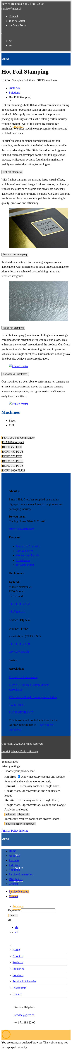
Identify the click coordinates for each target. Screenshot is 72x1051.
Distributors (23, 560)
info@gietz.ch (17, 611)
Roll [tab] (11, 425)
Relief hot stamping (13, 327)
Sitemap (33, 751)
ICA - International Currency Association (33, 697)
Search (13, 915)
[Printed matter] (38, 319)
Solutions (14, 869)
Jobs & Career (24, 550)
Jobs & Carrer (17, 20)
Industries (14, 865)
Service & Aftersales (28, 546)
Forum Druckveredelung (23, 677)
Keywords (14, 910)
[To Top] (6, 1037)
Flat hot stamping (12, 172)
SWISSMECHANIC (21, 712)
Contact (13, 16)
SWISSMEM (17, 704)
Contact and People (27, 555)
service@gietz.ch (11, 8)
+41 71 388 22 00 (33, 3)
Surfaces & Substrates (15, 374)
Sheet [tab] (12, 420)
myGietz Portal (17, 25)
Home (12, 851)
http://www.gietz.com (21, 528)
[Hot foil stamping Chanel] (38, 246)
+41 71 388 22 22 (19, 603)
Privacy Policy (19, 751)
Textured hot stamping (15, 254)
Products (14, 860)
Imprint (5, 751)
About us (14, 855)
